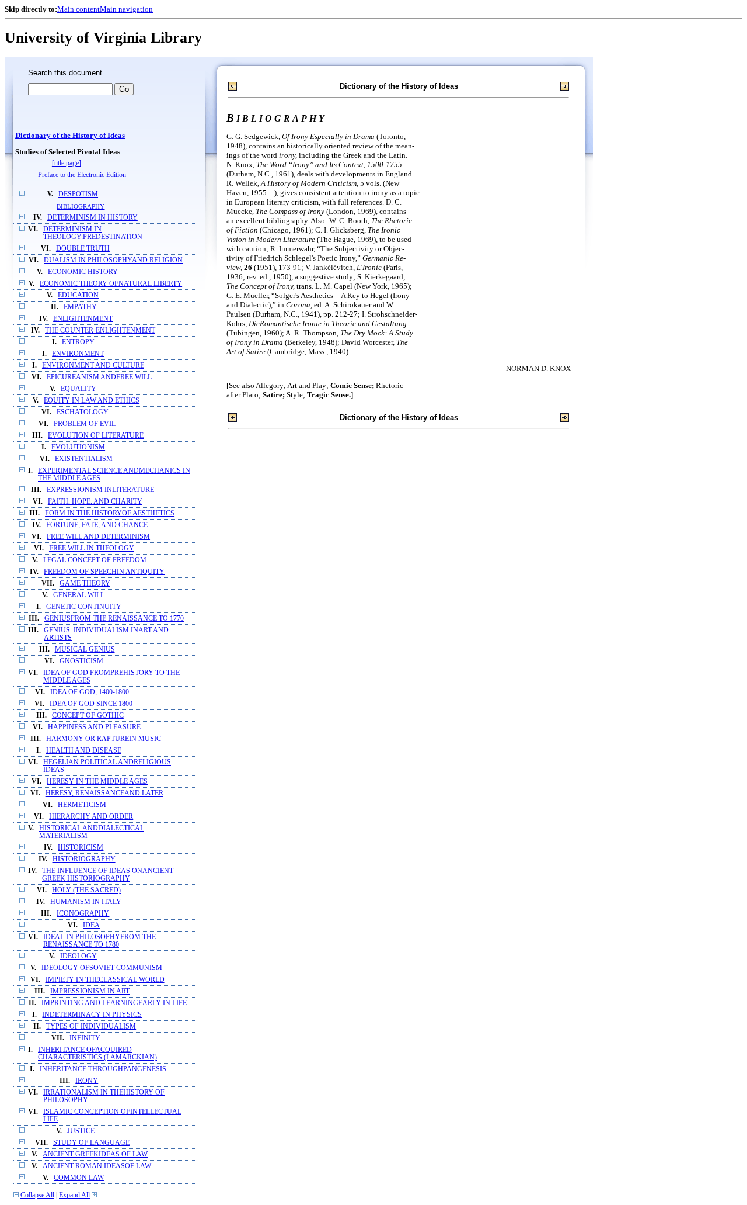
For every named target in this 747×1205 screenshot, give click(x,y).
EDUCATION (78, 295)
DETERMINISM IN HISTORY (92, 217)
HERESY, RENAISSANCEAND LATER (104, 793)
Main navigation (126, 9)
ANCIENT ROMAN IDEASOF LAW (97, 1166)
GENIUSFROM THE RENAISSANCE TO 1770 (114, 618)
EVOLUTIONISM (78, 447)
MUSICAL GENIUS (85, 649)
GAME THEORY (85, 583)
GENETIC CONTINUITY (83, 607)
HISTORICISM (80, 847)
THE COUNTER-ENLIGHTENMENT (100, 330)
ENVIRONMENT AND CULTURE (93, 365)
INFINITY (84, 1038)
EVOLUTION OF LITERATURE (96, 435)
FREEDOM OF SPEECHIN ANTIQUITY (104, 572)
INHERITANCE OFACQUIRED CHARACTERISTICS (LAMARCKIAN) (97, 1053)
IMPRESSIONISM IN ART (90, 991)
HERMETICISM (82, 805)
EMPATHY (80, 307)
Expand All (74, 1195)
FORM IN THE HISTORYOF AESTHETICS (109, 513)
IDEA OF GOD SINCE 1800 (91, 704)
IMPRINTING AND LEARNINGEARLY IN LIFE (114, 1003)
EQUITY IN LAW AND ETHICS (91, 400)
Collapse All (37, 1195)
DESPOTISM (78, 194)
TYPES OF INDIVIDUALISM (91, 1026)
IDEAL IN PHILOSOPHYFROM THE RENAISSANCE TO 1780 (99, 940)
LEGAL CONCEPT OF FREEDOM (94, 560)
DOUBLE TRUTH (83, 248)
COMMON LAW (79, 1178)
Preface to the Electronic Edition (82, 175)
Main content (78, 9)
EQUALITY (78, 389)
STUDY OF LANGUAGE (91, 1143)
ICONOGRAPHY (83, 913)
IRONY (86, 1081)
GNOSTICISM (81, 661)
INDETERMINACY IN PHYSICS (92, 1015)
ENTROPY (78, 342)
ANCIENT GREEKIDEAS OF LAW (95, 1154)
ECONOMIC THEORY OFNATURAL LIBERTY (111, 284)
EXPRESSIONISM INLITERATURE (100, 490)
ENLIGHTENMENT (83, 319)
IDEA (91, 925)
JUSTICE (81, 1131)
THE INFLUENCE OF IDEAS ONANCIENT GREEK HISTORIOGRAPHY (107, 874)
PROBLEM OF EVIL (85, 424)
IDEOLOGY (78, 956)
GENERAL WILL (78, 595)
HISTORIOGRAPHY (84, 859)
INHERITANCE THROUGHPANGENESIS (103, 1069)
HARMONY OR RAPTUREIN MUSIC (103, 739)
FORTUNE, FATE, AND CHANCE (97, 525)
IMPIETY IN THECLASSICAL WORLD (105, 980)
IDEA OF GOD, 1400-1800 (89, 692)
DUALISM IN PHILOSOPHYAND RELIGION (113, 260)
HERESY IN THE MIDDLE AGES (97, 781)
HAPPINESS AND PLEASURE (94, 727)
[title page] (66, 163)
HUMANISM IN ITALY (85, 902)
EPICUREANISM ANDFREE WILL (99, 377)
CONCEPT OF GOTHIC (88, 715)
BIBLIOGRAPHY (80, 206)
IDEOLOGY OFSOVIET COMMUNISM (101, 968)
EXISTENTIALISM (84, 459)
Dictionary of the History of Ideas (70, 135)
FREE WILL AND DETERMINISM (98, 537)
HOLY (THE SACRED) (86, 890)
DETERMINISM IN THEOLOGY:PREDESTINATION (92, 233)
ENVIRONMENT (78, 354)
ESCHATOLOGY (83, 412)
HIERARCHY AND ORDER (91, 816)
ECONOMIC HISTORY (83, 272)
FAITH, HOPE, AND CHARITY (95, 501)
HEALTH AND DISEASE (83, 750)
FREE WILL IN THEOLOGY (91, 548)
